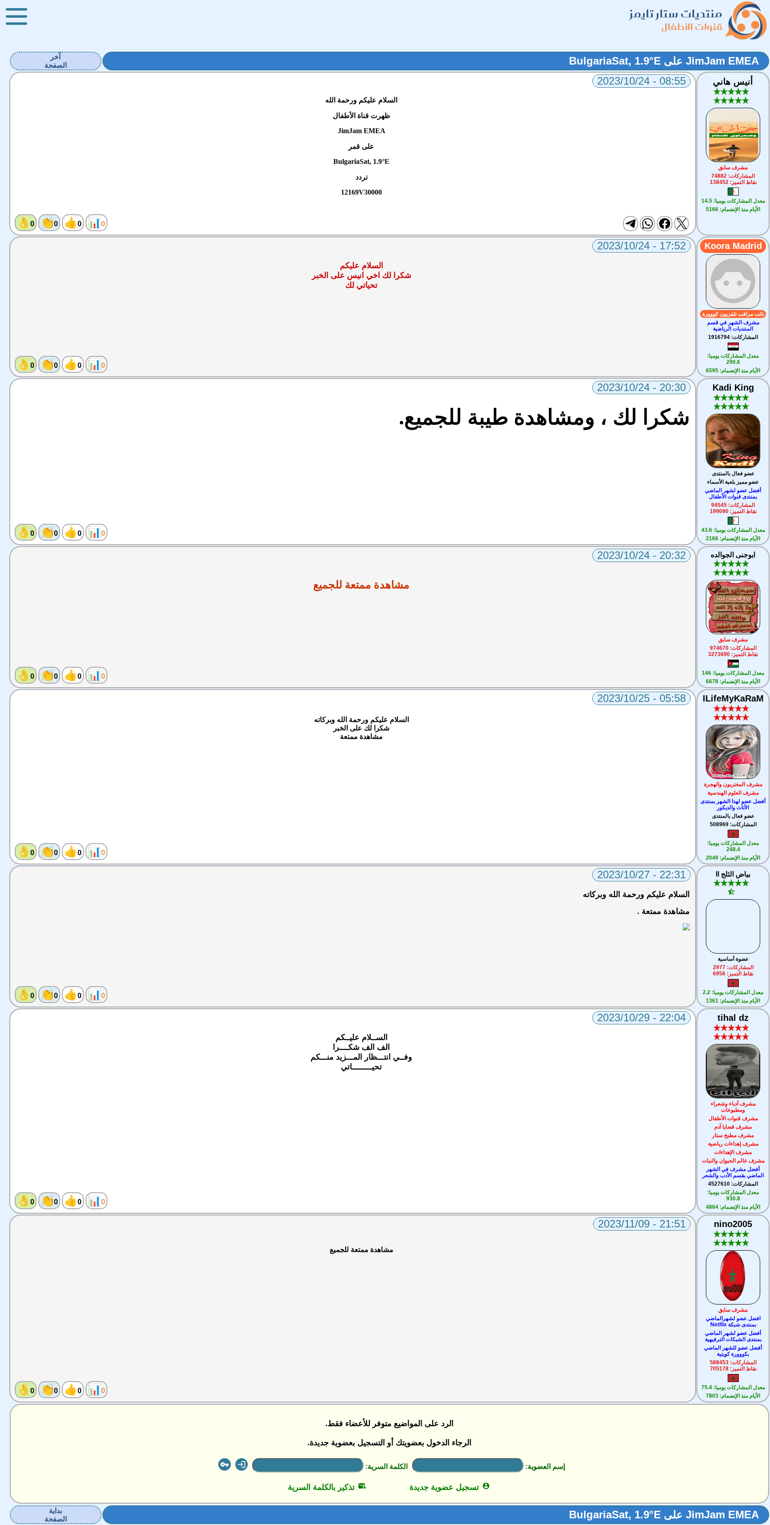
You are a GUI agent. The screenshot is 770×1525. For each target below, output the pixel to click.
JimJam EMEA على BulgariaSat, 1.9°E (664, 61)
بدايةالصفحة (56, 1515)
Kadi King (733, 387)
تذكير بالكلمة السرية (327, 1487)
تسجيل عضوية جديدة (450, 1487)
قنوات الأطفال (691, 26)
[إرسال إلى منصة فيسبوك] (664, 223)
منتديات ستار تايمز (676, 14)
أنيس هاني (733, 81)
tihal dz (733, 1018)
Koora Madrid (733, 246)
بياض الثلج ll (733, 874)
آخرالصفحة (56, 61)
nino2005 (733, 1224)
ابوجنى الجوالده (733, 555)
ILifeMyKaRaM (733, 698)
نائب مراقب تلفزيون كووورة (733, 314)
